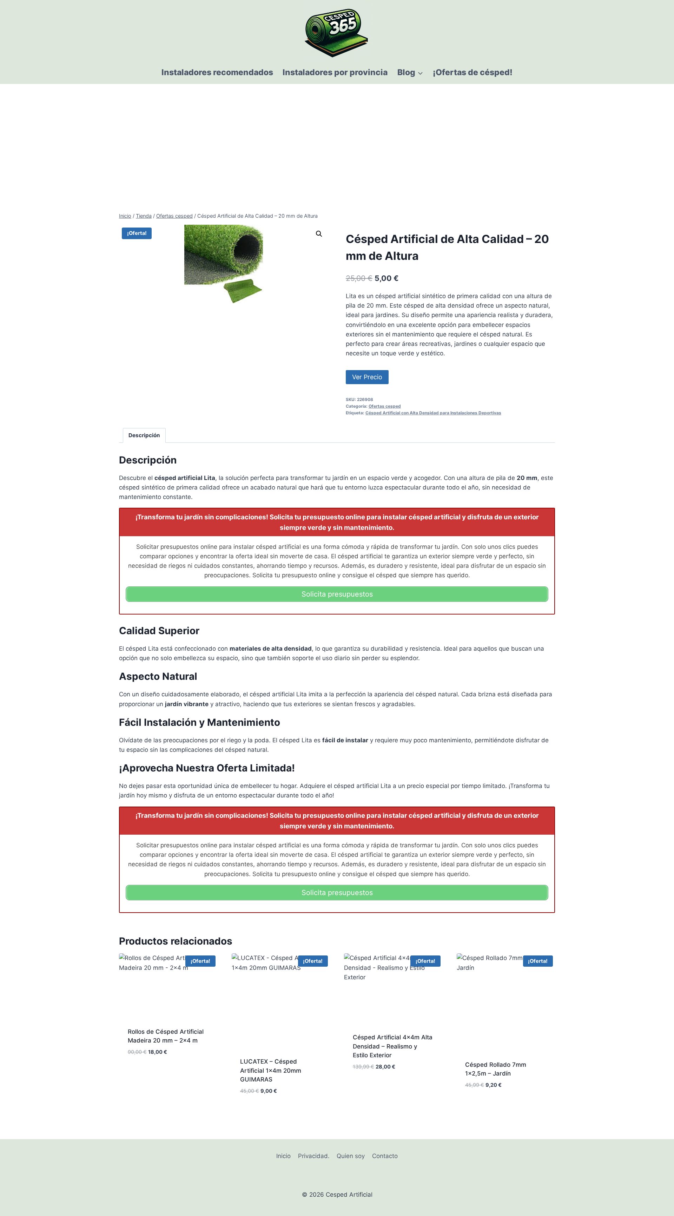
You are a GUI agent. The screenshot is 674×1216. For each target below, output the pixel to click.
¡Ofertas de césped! (473, 72)
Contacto (385, 1155)
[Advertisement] (337, 136)
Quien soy (351, 1155)
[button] (319, 234)
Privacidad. (314, 1155)
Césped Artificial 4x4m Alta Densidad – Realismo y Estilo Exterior (392, 1046)
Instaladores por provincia (335, 72)
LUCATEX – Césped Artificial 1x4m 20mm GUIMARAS (270, 1070)
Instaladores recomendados (217, 72)
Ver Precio (367, 377)
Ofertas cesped (385, 406)
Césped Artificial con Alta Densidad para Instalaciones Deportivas (433, 412)
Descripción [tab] (144, 435)
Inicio (283, 1155)
